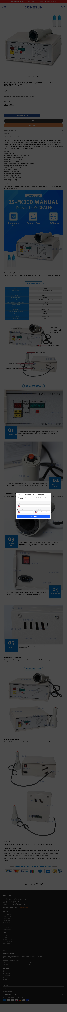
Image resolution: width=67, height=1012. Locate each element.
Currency (38, 509)
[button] (33, 505)
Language (21, 509)
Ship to (21, 503)
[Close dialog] (50, 494)
